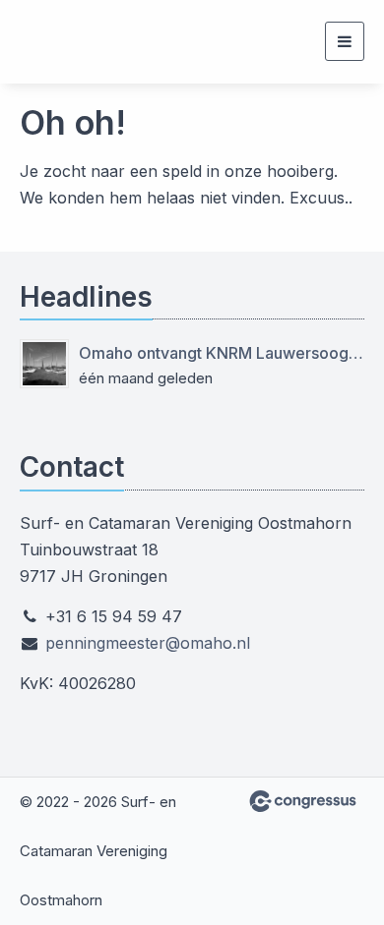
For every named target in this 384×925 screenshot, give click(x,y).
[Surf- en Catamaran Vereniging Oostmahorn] (44, 42)
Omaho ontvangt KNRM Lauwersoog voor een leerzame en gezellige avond (221, 353)
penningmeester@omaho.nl (147, 643)
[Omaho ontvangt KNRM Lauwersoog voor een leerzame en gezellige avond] (44, 363)
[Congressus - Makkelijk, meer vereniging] (302, 801)
